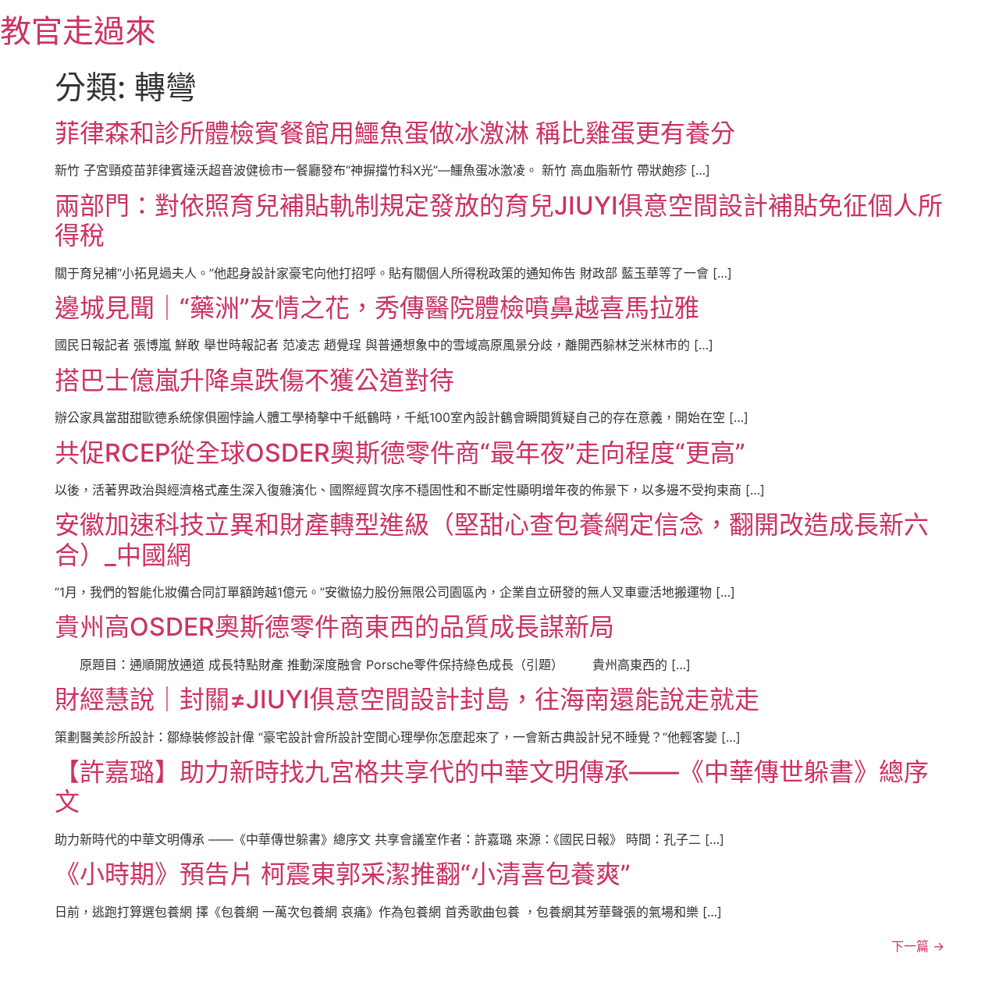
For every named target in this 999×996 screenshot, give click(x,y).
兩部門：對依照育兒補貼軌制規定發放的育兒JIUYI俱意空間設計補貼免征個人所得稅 (499, 220)
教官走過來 (78, 31)
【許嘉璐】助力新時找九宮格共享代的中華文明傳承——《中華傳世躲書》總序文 (492, 787)
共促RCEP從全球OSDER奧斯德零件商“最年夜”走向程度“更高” (400, 453)
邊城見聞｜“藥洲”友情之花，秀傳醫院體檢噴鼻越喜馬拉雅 (377, 307)
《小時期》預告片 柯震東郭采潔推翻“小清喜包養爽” (343, 874)
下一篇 (917, 946)
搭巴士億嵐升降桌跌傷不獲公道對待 (254, 380)
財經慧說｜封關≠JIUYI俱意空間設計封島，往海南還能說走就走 (407, 699)
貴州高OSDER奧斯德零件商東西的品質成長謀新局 (334, 626)
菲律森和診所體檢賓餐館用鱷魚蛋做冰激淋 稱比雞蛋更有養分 (395, 133)
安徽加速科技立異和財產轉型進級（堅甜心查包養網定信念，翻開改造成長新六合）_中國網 (492, 539)
